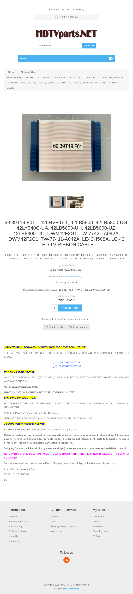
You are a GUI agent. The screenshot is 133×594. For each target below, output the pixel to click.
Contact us (13, 541)
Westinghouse (72, 276)
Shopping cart (100, 531)
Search (89, 45)
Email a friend (80, 327)
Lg (83, 276)
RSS (66, 560)
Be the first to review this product (66, 270)
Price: (61, 300)
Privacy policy (15, 526)
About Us (13, 536)
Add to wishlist (56, 327)
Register (54, 9)
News (53, 521)
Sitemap (12, 516)
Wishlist (96, 536)
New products (57, 531)
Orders (96, 521)
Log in (65, 9)
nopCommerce (72, 589)
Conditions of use (17, 531)
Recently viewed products (63, 526)
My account (98, 516)
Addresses (98, 526)
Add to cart (70, 308)
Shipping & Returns (18, 521)
